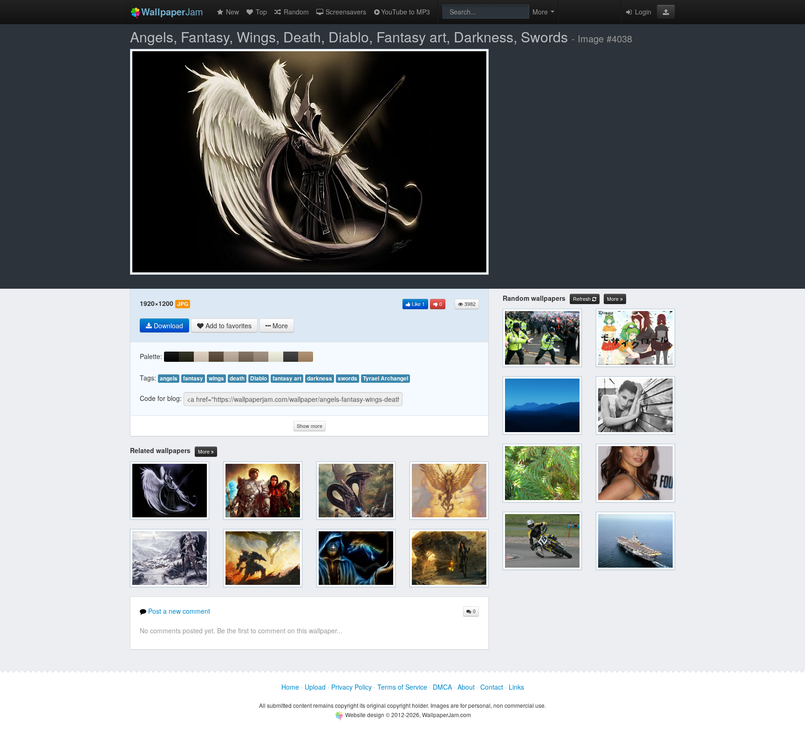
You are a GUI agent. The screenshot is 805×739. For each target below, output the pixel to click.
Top (260, 11)
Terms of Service (402, 687)
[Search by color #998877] (260, 357)
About (466, 687)
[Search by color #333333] (290, 357)
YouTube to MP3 (405, 11)
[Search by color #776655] (246, 357)
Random (295, 11)
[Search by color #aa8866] (305, 357)
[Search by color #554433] (216, 357)
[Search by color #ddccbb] (201, 357)
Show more (309, 425)
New (231, 11)
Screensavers (345, 11)
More (204, 451)
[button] (666, 12)
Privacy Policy (351, 687)
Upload (315, 687)
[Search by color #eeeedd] (275, 357)
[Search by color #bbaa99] (231, 357)
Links (516, 687)
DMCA (442, 687)
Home (290, 687)
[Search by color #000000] (171, 357)
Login (642, 11)
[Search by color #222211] (186, 357)
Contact (491, 687)
